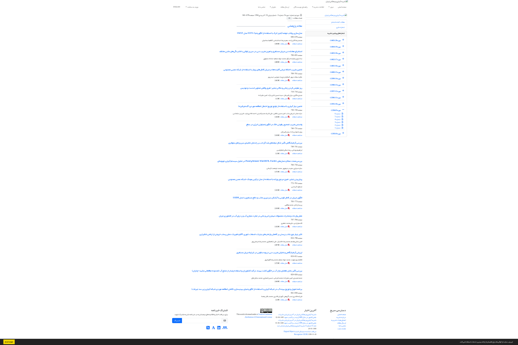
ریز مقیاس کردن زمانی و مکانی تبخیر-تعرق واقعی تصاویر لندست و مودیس (271, 88)
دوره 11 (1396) (335, 97)
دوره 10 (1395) (335, 104)
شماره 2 (338, 125)
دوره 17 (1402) (335, 59)
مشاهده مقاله (297, 44)
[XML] (241, 15)
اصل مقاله (281, 44)
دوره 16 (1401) (335, 66)
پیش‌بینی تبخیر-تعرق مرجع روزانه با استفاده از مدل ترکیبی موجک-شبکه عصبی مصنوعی (265, 179)
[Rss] (208, 328)
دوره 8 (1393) (336, 133)
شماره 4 (338, 119)
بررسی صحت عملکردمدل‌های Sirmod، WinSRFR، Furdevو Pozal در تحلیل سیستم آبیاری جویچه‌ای (259, 161)
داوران (273, 7)
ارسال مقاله (285, 7)
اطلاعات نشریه (318, 7)
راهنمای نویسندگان (300, 7)
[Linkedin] (219, 328)
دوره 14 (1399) (335, 78)
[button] (458, 342)
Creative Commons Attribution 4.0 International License (258, 315)
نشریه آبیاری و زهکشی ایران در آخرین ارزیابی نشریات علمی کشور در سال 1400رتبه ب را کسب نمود (297, 316)
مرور (331, 7)
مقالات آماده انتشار (338, 22)
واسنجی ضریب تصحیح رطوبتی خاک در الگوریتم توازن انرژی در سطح (274, 124)
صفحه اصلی (342, 7)
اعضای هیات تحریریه (338, 320)
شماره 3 (338, 122)
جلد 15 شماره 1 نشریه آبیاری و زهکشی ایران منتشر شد (296, 326)
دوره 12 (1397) (335, 91)
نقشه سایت (342, 328)
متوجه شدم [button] (9, 341)
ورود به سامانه (192, 7)
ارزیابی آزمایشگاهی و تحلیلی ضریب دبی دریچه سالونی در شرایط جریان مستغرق (269, 252)
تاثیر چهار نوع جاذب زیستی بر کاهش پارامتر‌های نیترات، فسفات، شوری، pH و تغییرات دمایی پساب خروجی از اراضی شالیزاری (250, 234)
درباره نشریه (341, 317)
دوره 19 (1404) (335, 47)
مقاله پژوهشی (294, 26)
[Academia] (213, 328)
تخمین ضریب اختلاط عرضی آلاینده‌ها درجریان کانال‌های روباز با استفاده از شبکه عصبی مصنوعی (263, 70)
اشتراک (177, 321)
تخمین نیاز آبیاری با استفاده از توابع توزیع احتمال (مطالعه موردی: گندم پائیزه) (270, 106)
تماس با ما (261, 7)
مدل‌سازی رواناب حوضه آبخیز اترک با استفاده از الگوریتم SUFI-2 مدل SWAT (269, 33)
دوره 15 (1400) (335, 72)
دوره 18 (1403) (335, 53)
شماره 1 (338, 128)
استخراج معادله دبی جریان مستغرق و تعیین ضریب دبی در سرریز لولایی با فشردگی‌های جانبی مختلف (260, 51)
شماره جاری (340, 27)
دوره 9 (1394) (336, 110)
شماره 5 (338, 116)
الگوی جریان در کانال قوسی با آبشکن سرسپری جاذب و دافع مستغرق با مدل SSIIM (267, 198)
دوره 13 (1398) (335, 85)
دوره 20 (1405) (335, 40)
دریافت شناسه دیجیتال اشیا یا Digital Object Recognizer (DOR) (300, 333)
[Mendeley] (225, 328)
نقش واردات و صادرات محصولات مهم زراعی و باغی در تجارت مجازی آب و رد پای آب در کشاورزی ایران (260, 216)
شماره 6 (338, 113)
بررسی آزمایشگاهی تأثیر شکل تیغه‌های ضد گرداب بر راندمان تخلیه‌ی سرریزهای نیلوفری (265, 143)
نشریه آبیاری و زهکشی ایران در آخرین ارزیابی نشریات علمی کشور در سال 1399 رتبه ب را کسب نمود (297, 321)
